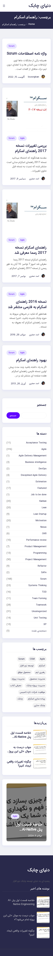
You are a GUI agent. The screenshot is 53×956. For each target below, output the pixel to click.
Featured (41, 488)
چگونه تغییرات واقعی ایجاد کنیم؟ (19, 763)
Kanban (42, 501)
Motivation (40, 520)
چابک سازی (39, 705)
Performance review (36, 540)
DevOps (42, 468)
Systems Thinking (37, 585)
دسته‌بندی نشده (39, 631)
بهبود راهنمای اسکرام (31, 360)
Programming (39, 553)
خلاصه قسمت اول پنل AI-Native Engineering (21, 737)
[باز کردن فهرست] (4, 5)
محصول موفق (24, 672)
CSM (32, 659)
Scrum (12, 46)
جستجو (13, 415)
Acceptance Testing (36, 443)
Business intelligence (35, 462)
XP (45, 624)
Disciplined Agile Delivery (33, 475)
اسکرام (42, 665)
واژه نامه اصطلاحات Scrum (26, 54)
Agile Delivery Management (32, 455)
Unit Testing (40, 618)
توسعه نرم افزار (27, 665)
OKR (44, 533)
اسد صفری (34, 178)
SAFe (43, 572)
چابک (20, 699)
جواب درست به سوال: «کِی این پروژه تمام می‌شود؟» (19, 751)
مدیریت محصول (37, 679)
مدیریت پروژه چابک (35, 685)
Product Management (35, 546)
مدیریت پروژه (18, 679)
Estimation (41, 481)
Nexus (43, 527)
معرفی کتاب (15, 685)
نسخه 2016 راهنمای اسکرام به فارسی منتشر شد (27, 304)
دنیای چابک (40, 5)
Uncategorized (39, 611)
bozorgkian (33, 77)
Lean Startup (39, 514)
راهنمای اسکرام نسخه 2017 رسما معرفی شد (30, 250)
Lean (44, 507)
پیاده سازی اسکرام (36, 699)
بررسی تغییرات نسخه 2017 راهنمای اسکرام (30, 148)
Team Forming (39, 598)
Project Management (35, 559)
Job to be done (38, 494)
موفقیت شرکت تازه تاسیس (32, 692)
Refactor (42, 566)
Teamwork (41, 605)
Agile (22, 138)
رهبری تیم (40, 672)
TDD (44, 592)
